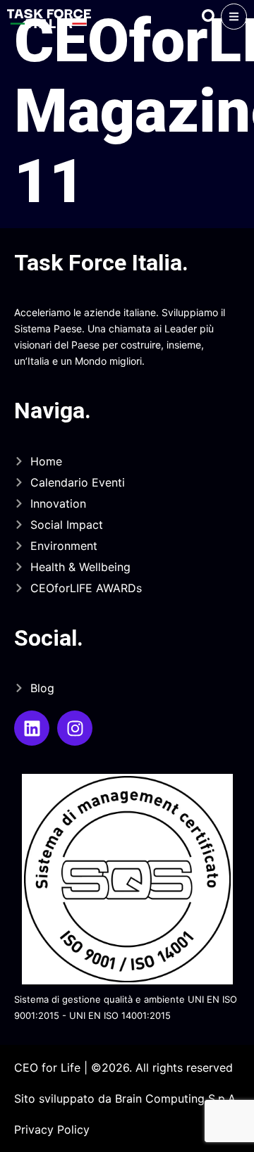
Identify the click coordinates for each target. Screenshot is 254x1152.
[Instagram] (74, 728)
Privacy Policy (52, 1129)
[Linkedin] (31, 728)
